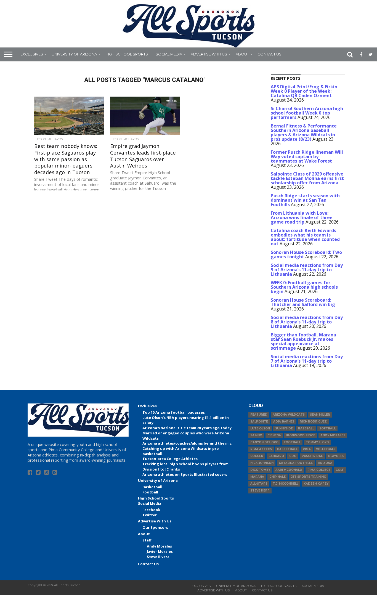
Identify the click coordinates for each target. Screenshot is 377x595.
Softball (327, 428)
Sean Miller (320, 414)
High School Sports (126, 54)
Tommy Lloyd (317, 442)
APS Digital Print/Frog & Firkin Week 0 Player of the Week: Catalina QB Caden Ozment (304, 91)
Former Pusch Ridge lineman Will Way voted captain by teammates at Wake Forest (307, 156)
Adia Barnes (283, 421)
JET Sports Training (308, 477)
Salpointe (259, 421)
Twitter (149, 514)
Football (150, 492)
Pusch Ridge (312, 456)
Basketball (152, 486)
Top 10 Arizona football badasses (173, 412)
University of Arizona (74, 54)
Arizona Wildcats (289, 414)
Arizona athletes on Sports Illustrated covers (184, 474)
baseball (306, 428)
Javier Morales (160, 551)
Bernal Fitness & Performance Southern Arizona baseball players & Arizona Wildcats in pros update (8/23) (304, 132)
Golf (340, 470)
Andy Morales (159, 546)
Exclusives (31, 54)
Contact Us (269, 54)
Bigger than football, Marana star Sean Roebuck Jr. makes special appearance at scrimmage (303, 341)
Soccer (256, 456)
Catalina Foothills (296, 463)
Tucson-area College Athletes (170, 458)
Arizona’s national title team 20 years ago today (187, 427)
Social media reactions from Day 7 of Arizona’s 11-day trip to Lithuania (307, 361)
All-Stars (258, 483)
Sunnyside (284, 428)
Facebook (151, 509)
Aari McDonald (288, 470)
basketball (287, 449)
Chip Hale (277, 477)
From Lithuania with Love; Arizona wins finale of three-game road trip (302, 217)
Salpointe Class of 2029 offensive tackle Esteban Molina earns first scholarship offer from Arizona (307, 178)
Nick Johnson (262, 463)
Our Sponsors (155, 527)
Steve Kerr (260, 490)
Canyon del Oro (264, 442)
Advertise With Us (209, 54)
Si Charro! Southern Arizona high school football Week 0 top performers (307, 112)
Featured (258, 414)
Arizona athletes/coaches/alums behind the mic (187, 443)
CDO (292, 456)
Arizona (325, 463)
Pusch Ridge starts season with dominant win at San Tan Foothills (305, 200)
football (292, 442)
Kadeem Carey (316, 483)
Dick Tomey (260, 470)
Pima (307, 449)
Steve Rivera (158, 556)
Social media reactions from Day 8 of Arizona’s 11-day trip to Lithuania (307, 321)
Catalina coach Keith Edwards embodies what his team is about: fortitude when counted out (305, 237)
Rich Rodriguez (313, 421)
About (242, 54)
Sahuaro (276, 456)
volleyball (325, 449)
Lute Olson (260, 428)
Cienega (274, 435)
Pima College (318, 470)
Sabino (256, 435)
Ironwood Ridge (300, 435)
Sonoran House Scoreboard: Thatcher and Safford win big (303, 302)
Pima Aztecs (261, 449)
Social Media (169, 54)
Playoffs (336, 456)
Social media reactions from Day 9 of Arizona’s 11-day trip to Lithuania (307, 269)
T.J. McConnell (285, 483)
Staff (147, 540)
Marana (257, 477)
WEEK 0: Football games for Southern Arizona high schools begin (304, 287)
